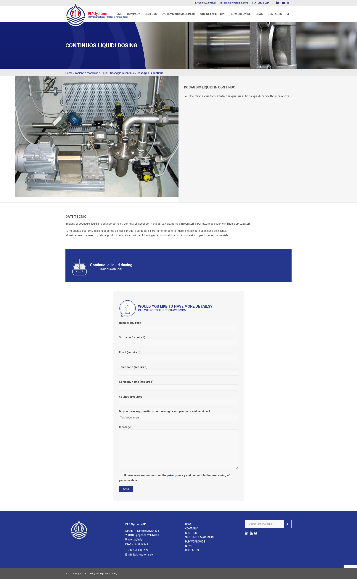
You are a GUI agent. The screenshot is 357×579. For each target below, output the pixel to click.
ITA (254, 2)
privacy (172, 475)
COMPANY (191, 528)
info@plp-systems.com (234, 2)
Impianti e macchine (86, 73)
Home (69, 73)
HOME (188, 524)
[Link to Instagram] (289, 3)
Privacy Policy (95, 573)
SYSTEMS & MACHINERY (200, 537)
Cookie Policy (110, 573)
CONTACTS (192, 550)
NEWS (188, 545)
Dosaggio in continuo (122, 73)
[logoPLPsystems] (99, 10)
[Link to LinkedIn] (277, 3)
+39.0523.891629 (206, 2)
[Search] (288, 14)
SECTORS (191, 533)
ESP (266, 2)
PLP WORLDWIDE (195, 541)
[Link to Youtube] (283, 3)
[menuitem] (118, 14)
